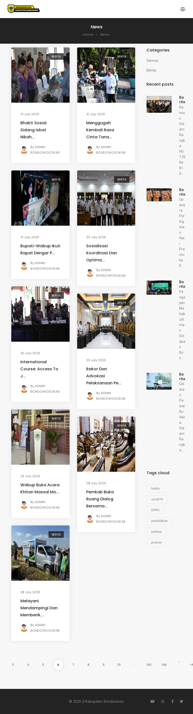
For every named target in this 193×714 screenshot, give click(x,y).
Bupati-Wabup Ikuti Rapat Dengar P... (40, 249)
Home (88, 34)
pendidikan (159, 521)
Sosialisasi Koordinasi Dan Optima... (101, 253)
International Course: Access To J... (39, 369)
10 (118, 665)
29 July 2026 (96, 360)
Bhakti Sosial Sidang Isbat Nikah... (33, 130)
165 (148, 665)
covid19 (157, 499)
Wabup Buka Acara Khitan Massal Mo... (40, 488)
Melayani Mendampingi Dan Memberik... (39, 608)
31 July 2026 (29, 114)
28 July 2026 (96, 483)
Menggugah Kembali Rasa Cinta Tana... (100, 130)
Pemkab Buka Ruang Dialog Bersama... (100, 499)
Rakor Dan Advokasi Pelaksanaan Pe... (103, 376)
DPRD (155, 510)
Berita (56, 56)
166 (163, 665)
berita (155, 488)
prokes (156, 542)
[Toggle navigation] (182, 9)
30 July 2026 (96, 237)
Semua (152, 60)
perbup (156, 531)
